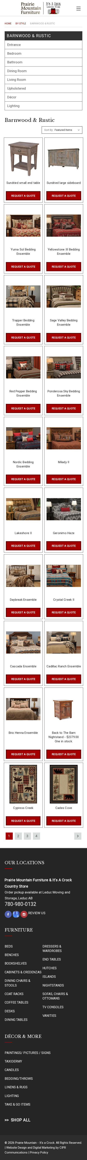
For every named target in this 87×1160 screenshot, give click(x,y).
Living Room (16, 80)
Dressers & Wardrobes (52, 948)
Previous (77, 1151)
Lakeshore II (23, 533)
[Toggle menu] (78, 8)
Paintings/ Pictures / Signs (28, 1053)
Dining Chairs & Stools (17, 983)
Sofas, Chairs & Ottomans (55, 996)
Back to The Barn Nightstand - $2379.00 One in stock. (64, 737)
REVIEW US (36, 913)
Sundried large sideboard (64, 183)
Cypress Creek (23, 808)
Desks (10, 1011)
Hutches (49, 968)
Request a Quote (23, 195)
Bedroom (14, 53)
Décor (11, 97)
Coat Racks (14, 994)
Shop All (21, 1120)
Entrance (14, 45)
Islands (49, 977)
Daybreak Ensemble (23, 600)
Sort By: (48, 129)
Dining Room (17, 71)
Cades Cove (63, 808)
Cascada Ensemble (23, 666)
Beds (9, 946)
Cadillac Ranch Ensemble (64, 666)
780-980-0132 (20, 904)
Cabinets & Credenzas (23, 972)
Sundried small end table (23, 183)
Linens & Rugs (16, 1087)
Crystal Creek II (63, 600)
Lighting (13, 106)
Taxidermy (13, 1061)
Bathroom (14, 62)
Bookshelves (16, 963)
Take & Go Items (17, 1104)
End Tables (51, 959)
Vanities (49, 1016)
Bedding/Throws (19, 1079)
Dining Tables (16, 1020)
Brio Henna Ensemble (23, 733)
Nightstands (53, 985)
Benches (12, 955)
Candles (12, 1070)
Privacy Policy (39, 1152)
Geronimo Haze (63, 533)
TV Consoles (53, 1007)
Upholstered (16, 88)
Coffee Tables (16, 1002)
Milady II (63, 462)
